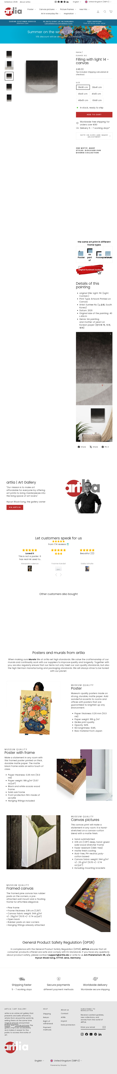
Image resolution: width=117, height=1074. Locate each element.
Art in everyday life (50, 13)
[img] (58, 541)
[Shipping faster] (22, 979)
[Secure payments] (58, 979)
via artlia (15, 507)
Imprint (64, 1021)
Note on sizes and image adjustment (94, 136)
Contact (64, 1013)
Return (46, 1017)
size (78, 83)
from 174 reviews (57, 544)
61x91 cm (97, 100)
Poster (31, 9)
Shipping (92, 72)
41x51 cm (96, 93)
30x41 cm (97, 87)
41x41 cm (83, 93)
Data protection (68, 1025)
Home (78, 52)
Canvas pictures (47, 9)
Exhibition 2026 (11, 2)
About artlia (25, 2)
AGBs (63, 1017)
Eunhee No (81, 55)
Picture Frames (67, 9)
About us (65, 1010)
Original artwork (11, 1023)
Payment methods (47, 1028)
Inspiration (69, 13)
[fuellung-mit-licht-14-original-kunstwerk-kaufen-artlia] (94, 270)
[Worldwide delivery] (95, 979)
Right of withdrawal (48, 1022)
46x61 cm (83, 100)
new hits (84, 9)
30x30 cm (83, 87)
